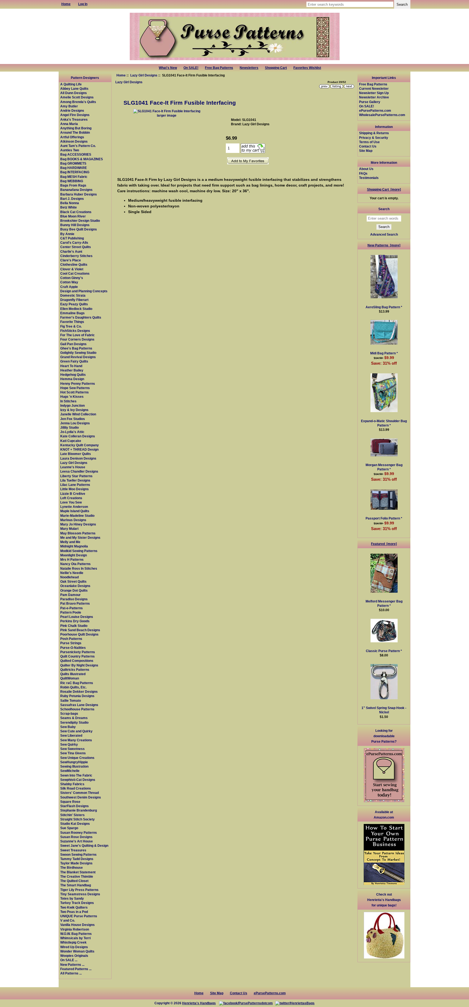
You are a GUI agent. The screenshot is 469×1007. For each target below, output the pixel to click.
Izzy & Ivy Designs (74, 410)
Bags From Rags (73, 185)
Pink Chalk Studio (73, 625)
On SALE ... (68, 960)
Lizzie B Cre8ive (72, 493)
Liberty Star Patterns (76, 476)
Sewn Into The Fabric (76, 775)
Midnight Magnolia (74, 546)
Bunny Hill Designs (75, 225)
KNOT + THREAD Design (79, 449)
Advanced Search (384, 234)
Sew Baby (68, 727)
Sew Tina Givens (73, 753)
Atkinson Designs (74, 141)
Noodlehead (69, 577)
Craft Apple (69, 286)
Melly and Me (70, 542)
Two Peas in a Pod (74, 911)
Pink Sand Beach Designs (80, 630)
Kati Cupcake (70, 440)
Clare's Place (70, 260)
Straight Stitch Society (77, 819)
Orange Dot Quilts (74, 590)
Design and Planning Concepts (83, 291)
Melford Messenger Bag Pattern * (384, 603)
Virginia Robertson (74, 929)
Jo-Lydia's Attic (72, 432)
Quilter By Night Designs (79, 665)
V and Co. (67, 920)
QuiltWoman (69, 678)
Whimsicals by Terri (75, 938)
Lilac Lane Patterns (75, 484)
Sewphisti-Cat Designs (77, 779)
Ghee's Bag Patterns (76, 348)
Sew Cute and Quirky (76, 731)
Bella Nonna (69, 203)
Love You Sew (71, 502)
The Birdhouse (71, 867)
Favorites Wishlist (307, 68)
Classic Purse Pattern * (384, 651)
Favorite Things (72, 321)
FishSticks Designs (75, 330)
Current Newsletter (374, 88)
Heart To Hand (71, 366)
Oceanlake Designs (75, 586)
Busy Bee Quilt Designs (78, 229)
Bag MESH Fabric (73, 176)
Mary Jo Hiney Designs (78, 524)
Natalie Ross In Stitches (78, 568)
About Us (366, 169)
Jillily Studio (69, 427)
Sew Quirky (69, 744)
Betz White (68, 207)
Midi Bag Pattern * (384, 353)
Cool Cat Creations (75, 273)
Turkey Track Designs (77, 903)
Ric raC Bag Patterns (76, 683)
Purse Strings (70, 643)
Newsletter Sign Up (374, 93)
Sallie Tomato (70, 700)
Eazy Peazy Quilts (74, 304)
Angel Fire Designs (75, 115)
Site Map (365, 150)
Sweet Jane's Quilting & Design (84, 845)
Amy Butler (69, 106)
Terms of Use (369, 142)
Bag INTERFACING (74, 172)
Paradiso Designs (74, 599)
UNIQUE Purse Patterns (78, 916)
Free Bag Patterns (219, 68)
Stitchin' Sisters (72, 815)
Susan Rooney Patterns (78, 832)
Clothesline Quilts (73, 264)
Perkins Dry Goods (75, 621)
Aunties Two (69, 150)
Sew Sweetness (72, 749)
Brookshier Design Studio (80, 220)
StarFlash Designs (74, 806)
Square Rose (70, 801)
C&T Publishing (72, 238)
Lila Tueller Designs (75, 480)
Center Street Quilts (75, 247)
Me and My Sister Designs (80, 537)
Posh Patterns (71, 638)
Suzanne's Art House (76, 841)
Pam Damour (70, 594)
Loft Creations (71, 498)
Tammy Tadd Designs (76, 859)
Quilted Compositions (76, 660)
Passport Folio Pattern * (384, 518)
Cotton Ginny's (71, 278)
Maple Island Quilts (74, 511)
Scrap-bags (69, 713)
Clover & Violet (71, 269)
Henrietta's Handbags (199, 1003)
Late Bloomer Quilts (75, 454)
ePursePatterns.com (375, 110)
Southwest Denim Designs (80, 797)
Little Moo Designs (74, 489)
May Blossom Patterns (78, 533)
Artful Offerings (72, 137)
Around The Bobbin (75, 132)
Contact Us (367, 146)
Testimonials (369, 177)
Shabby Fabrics (72, 784)
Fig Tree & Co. (71, 326)
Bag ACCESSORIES (75, 154)
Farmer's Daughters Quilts (80, 317)
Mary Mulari (69, 528)
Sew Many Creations (76, 740)
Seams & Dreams (74, 718)
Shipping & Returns (374, 133)
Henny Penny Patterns (77, 383)
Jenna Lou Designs (75, 423)
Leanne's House (72, 467)
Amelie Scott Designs (77, 97)
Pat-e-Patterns (71, 608)
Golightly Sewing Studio (78, 352)
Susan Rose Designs (76, 837)
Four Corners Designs (77, 339)
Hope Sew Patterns (75, 388)
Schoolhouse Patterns (77, 709)
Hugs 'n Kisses (72, 396)
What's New (168, 68)
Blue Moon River (73, 216)
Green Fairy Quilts (74, 361)
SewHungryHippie (74, 762)
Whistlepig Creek (73, 942)
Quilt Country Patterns (77, 656)
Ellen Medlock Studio (76, 308)
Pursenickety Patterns (77, 652)
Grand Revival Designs (78, 357)
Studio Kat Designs (75, 823)
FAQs (363, 173)
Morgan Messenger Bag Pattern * (384, 467)
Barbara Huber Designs (78, 194)
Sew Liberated (71, 735)
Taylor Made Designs (76, 863)
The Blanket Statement (78, 872)
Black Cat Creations (75, 212)
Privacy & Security (373, 137)
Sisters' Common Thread (79, 792)
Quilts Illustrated (72, 674)
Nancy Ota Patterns (75, 564)
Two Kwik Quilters (74, 907)
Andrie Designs (72, 110)
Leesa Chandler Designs (79, 471)
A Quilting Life (71, 84)
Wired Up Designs (74, 947)
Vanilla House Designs (77, 924)
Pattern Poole (70, 612)
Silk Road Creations (75, 788)
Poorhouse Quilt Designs (79, 634)
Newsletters (249, 68)
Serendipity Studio (74, 722)
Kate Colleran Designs (77, 436)
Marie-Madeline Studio (77, 515)
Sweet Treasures (73, 850)
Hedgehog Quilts (73, 374)
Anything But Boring (75, 128)
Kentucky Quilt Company (79, 445)
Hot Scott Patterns (74, 392)
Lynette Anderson (74, 506)
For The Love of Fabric (77, 335)
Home (121, 75)
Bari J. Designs (72, 198)
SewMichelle (70, 770)
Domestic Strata (72, 295)
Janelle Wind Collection (78, 414)
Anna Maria (69, 124)
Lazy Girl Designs (143, 75)
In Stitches (68, 401)
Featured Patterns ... (75, 969)
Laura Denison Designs (78, 458)
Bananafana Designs (76, 189)
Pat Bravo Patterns (75, 603)
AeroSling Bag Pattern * (384, 307)
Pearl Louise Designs (76, 616)
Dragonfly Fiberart (74, 300)
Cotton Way (69, 282)
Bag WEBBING (71, 181)
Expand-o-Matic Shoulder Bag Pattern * (384, 423)
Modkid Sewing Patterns (78, 551)
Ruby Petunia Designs (77, 696)
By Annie (67, 234)
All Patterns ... (71, 973)
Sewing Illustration (74, 766)
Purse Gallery (369, 102)
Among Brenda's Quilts (78, 102)
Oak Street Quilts (73, 581)
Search (383, 209)
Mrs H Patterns (72, 559)
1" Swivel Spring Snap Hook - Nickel (384, 710)
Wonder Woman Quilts (77, 951)
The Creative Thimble (76, 876)
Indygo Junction (72, 405)
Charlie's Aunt (71, 251)
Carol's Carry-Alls (74, 242)
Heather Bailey (71, 370)
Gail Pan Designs (73, 344)
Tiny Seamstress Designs (80, 894)
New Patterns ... (72, 964)
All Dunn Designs (73, 93)
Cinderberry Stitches (76, 256)
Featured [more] (384, 544)
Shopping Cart (276, 68)
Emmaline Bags (72, 313)
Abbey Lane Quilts (74, 88)
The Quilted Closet (74, 881)
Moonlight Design (73, 555)
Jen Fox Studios (72, 419)
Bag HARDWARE (73, 167)
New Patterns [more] (383, 245)
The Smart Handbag (75, 885)
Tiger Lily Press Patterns (79, 889)
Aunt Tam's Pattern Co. (78, 145)
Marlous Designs (73, 520)
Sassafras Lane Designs (79, 705)
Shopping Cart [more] (384, 189)
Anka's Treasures (74, 119)
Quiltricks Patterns (74, 669)
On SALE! (190, 68)
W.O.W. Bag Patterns (76, 933)
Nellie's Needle (71, 573)
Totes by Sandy (72, 898)
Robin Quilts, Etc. (73, 687)
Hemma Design (72, 379)
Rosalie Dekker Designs (79, 691)
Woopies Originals (74, 955)
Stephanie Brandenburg (78, 810)
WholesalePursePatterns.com (382, 115)
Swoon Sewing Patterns (78, 854)
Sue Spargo (69, 828)
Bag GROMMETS (73, 163)
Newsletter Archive (374, 97)
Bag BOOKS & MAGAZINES (81, 159)
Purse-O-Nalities (73, 647)
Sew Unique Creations (77, 757)
